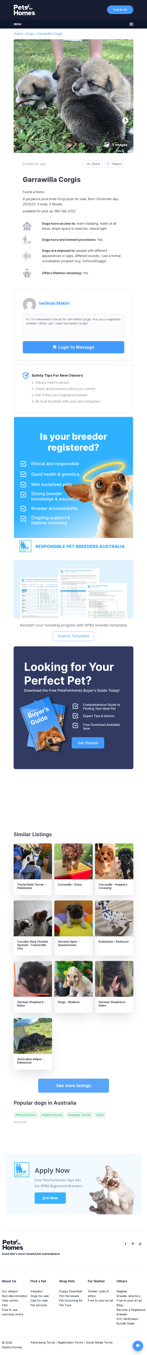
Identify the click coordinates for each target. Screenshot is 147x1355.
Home (18, 34)
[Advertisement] (73, 799)
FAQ (5, 1305)
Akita (100, 1115)
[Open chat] (138, 1346)
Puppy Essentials (70, 1291)
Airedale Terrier (79, 1115)
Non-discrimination (14, 1296)
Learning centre (12, 1314)
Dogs (30, 34)
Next (123, 119)
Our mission (10, 1291)
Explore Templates (73, 636)
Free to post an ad (100, 1300)
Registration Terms (70, 1342)
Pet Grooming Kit (70, 1300)
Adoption (36, 1291)
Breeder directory (129, 1296)
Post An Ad (120, 9)
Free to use (9, 1310)
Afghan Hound (52, 1115)
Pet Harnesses (69, 1296)
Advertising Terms (42, 1342)
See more (20, 1122)
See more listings (73, 1085)
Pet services (38, 1305)
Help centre (10, 1300)
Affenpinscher (25, 1115)
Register (122, 1291)
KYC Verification (127, 1319)
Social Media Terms (99, 1342)
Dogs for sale (39, 1296)
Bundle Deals (125, 1323)
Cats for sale (39, 1300)
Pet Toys (65, 1305)
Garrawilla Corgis (49, 34)
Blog (120, 1305)
